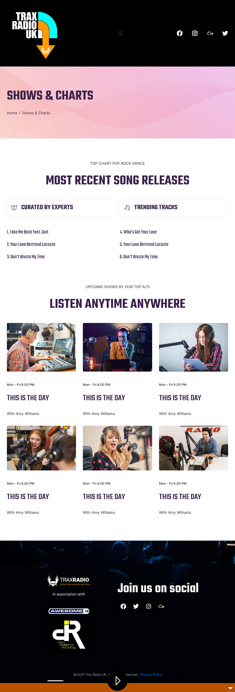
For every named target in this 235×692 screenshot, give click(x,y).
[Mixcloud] (210, 33)
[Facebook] (180, 33)
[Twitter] (225, 33)
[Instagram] (195, 33)
